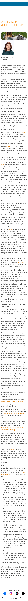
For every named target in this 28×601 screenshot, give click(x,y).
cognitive (12, 427)
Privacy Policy (13, 598)
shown (12, 449)
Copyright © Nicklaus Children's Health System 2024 (13, 597)
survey (23, 132)
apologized (21, 262)
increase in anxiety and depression (12, 402)
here (15, 578)
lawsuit (10, 229)
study (2, 164)
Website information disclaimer (14, 4)
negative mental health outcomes (13, 413)
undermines (5, 427)
